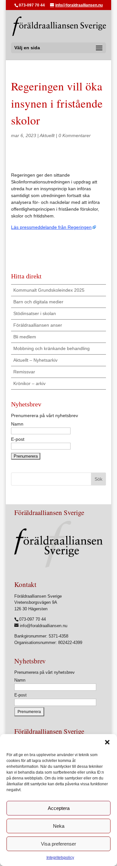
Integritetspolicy (60, 857)
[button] (107, 742)
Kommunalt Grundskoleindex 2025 (48, 290)
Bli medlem (24, 336)
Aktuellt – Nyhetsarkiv (35, 360)
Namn (19, 680)
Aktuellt (47, 135)
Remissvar (24, 371)
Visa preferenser (58, 844)
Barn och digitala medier (38, 301)
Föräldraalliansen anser (37, 325)
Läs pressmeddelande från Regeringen (51, 227)
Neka (58, 826)
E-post (20, 695)
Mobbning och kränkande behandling (51, 348)
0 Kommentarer (74, 135)
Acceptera (59, 808)
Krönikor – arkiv (29, 383)
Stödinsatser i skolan (34, 313)
